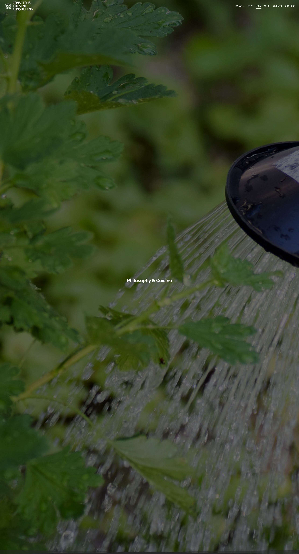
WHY (250, 6)
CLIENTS (277, 6)
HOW (258, 6)
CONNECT (290, 6)
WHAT (239, 6)
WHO (267, 6)
